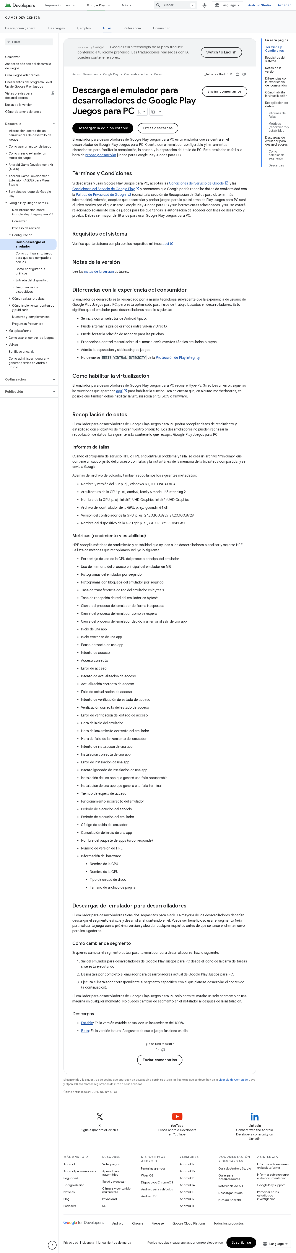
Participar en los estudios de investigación (268, 1195)
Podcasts (69, 1206)
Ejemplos (84, 28)
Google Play (96, 5)
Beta (85, 1031)
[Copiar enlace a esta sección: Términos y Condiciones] (136, 173)
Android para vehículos (157, 1189)
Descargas (56, 28)
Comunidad (161, 28)
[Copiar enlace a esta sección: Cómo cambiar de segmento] (135, 943)
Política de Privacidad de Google (101, 195)
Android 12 (187, 1199)
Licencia (88, 1242)
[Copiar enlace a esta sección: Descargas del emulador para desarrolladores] (190, 906)
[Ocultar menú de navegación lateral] (52, 1245)
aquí (166, 244)
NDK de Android (229, 1200)
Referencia (132, 28)
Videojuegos (110, 1164)
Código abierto (73, 1185)
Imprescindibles (57, 5)
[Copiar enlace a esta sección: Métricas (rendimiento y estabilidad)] (150, 536)
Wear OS (147, 1175)
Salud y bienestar (114, 1181)
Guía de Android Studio (234, 1168)
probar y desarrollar (100, 155)
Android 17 (187, 1164)
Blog (66, 1199)
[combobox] (175, 5)
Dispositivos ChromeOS (157, 1182)
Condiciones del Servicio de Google (196, 183)
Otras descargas (158, 128)
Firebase (158, 1223)
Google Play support (271, 1185)
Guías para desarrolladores (229, 1177)
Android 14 (187, 1185)
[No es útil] (244, 74)
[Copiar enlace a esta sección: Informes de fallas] (113, 447)
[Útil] (237, 74)
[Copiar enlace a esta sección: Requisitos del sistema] (131, 234)
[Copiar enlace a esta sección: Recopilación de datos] (131, 415)
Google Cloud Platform (188, 1223)
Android (69, 1164)
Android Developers (85, 74)
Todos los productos (228, 1223)
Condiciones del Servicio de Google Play (103, 189)
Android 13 (187, 1192)
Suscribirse (241, 1242)
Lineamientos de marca (114, 1242)
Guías (107, 28)
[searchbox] (29, 41)
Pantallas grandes (153, 1168)
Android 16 (187, 1171)
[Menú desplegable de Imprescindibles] (76, 5)
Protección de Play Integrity (177, 358)
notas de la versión (99, 271)
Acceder (284, 5)
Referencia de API (230, 1186)
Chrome (137, 1223)
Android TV (148, 1196)
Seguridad (70, 1178)
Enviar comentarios (225, 91)
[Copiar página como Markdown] (153, 111)
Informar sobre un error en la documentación (273, 1176)
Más (125, 5)
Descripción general (20, 28)
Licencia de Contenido (233, 1080)
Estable (87, 1023)
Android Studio (259, 5)
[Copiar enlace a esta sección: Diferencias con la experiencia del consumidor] (191, 290)
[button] (25, 123)
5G (104, 1206)
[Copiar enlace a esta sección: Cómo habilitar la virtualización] (153, 376)
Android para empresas (79, 1171)
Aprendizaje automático (110, 1173)
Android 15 (187, 1178)
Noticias (69, 1192)
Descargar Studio (230, 1193)
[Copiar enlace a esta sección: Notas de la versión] (124, 262)
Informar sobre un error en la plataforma (273, 1166)
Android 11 (187, 1206)
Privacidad (109, 1199)
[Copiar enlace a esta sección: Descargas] (98, 1014)
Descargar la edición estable (103, 128)
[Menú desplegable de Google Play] (111, 5)
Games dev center (22, 18)
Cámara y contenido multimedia (116, 1190)
